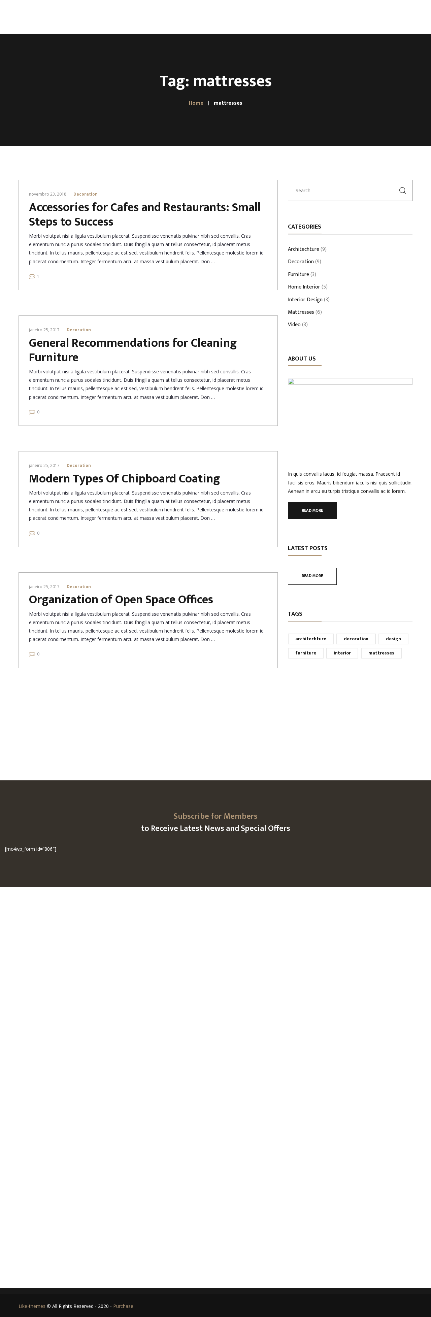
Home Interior (304, 287)
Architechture (303, 250)
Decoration (85, 194)
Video (294, 325)
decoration (356, 639)
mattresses (381, 653)
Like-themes (32, 1306)
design (393, 639)
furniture (305, 653)
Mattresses (301, 313)
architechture (310, 639)
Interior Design (305, 300)
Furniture (298, 275)
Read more (312, 510)
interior (342, 653)
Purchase (123, 1306)
